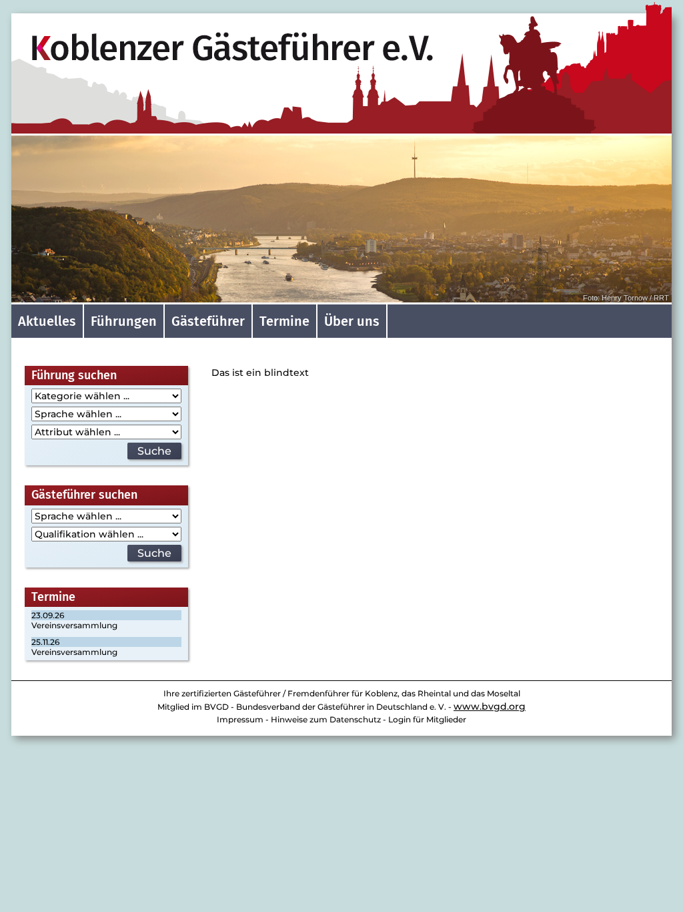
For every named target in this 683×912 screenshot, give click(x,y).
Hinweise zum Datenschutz (326, 719)
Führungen (124, 321)
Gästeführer (208, 321)
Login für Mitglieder (427, 719)
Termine (284, 321)
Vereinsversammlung (74, 625)
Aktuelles (47, 321)
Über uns (352, 321)
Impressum (240, 719)
